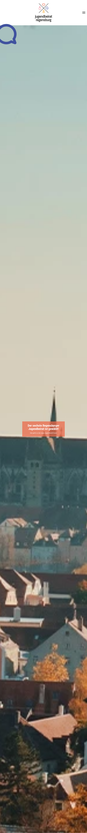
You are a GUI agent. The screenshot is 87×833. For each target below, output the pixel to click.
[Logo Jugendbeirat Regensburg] (43, 12)
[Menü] (83, 12)
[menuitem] (83, 12)
